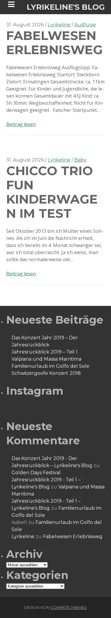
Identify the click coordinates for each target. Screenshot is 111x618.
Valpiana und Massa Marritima (46, 359)
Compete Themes (68, 607)
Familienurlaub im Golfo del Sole (50, 366)
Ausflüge (85, 25)
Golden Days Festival (36, 472)
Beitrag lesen (21, 124)
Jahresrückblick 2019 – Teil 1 (45, 352)
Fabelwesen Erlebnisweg (54, 42)
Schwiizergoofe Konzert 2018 (46, 373)
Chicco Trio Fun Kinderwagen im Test (52, 192)
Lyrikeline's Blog (66, 7)
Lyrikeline (59, 25)
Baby (80, 160)
